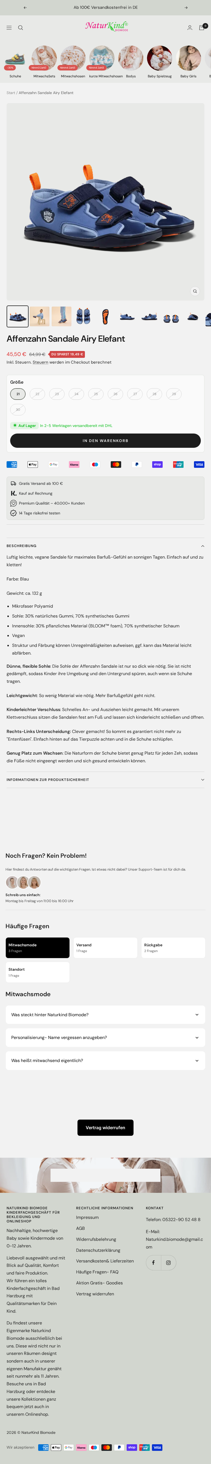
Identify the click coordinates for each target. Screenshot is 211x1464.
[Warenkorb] (201, 27)
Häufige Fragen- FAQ (97, 1272)
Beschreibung (22, 545)
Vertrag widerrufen (105, 1127)
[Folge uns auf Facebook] (153, 1262)
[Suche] (20, 27)
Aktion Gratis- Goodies (99, 1283)
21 (18, 394)
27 (135, 394)
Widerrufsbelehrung (96, 1239)
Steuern (40, 362)
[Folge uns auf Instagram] (168, 1262)
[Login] (189, 27)
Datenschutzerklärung (98, 1250)
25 (96, 394)
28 (154, 394)
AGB (80, 1228)
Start (11, 92)
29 (174, 394)
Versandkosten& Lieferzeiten (105, 1261)
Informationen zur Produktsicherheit (48, 779)
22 (37, 394)
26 (115, 394)
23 (57, 394)
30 (18, 409)
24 (76, 394)
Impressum (87, 1217)
